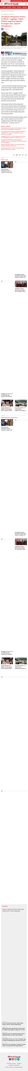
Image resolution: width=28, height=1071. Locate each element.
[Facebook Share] (14, 155)
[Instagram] (13, 1059)
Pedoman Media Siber (14, 1065)
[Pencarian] (26, 4)
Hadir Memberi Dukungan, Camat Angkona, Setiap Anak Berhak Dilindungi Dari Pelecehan (13, 128)
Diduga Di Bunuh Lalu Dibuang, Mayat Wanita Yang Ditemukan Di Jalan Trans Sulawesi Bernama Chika (13, 1034)
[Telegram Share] (23, 155)
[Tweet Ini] (17, 155)
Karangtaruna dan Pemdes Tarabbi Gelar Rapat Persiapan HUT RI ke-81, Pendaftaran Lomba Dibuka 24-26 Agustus (13, 133)
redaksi (5, 28)
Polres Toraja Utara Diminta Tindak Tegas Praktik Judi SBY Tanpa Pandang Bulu (12, 1023)
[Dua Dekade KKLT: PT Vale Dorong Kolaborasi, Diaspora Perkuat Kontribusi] (21, 403)
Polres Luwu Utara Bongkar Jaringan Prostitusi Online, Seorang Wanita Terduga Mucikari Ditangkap (14, 1045)
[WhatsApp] (15, 1059)
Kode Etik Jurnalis (11, 1063)
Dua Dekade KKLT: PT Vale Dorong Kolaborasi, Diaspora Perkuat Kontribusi (12, 148)
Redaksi (19, 1063)
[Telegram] (18, 1059)
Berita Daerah (4, 14)
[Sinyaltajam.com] (11, 4)
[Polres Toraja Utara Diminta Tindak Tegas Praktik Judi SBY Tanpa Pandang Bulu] (14, 964)
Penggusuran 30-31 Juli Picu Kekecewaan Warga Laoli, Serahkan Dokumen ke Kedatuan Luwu (13, 137)
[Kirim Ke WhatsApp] (26, 155)
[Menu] (2, 4)
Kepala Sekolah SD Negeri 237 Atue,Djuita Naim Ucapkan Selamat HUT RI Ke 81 (13, 145)
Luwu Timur (11, 14)
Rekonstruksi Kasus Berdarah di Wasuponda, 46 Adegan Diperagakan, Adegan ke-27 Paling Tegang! (13, 1029)
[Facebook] (10, 1059)
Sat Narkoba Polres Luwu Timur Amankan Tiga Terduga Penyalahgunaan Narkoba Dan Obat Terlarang (14, 1039)
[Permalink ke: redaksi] (2, 29)
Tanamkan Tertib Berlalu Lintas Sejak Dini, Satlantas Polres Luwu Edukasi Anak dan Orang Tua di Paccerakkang (14, 141)
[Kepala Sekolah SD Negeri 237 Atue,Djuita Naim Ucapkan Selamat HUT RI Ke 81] (7, 403)
